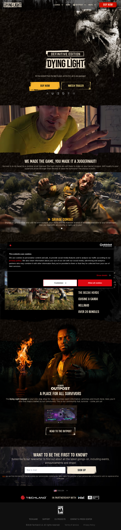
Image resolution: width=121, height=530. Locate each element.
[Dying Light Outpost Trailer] (60, 414)
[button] (57, 228)
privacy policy (15, 260)
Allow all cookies (95, 283)
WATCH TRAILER (76, 85)
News (68, 5)
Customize (58, 283)
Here (3, 476)
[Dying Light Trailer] (60, 124)
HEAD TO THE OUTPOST (61, 431)
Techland (33, 519)
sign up (82, 470)
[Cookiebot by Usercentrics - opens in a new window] (101, 245)
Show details (102, 275)
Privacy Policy (89, 525)
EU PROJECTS (60, 519)
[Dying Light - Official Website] (12, 7)
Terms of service (72, 525)
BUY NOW (45, 85)
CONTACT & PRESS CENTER (81, 519)
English (60, 491)
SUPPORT (46, 519)
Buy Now (108, 4)
